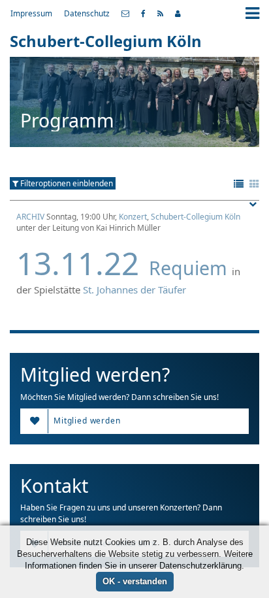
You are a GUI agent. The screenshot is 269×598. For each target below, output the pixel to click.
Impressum (31, 13)
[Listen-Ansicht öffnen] (239, 184)
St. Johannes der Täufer (134, 289)
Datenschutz (87, 13)
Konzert (133, 216)
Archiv (30, 216)
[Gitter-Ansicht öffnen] (254, 184)
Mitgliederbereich (178, 14)
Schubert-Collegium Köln (195, 216)
